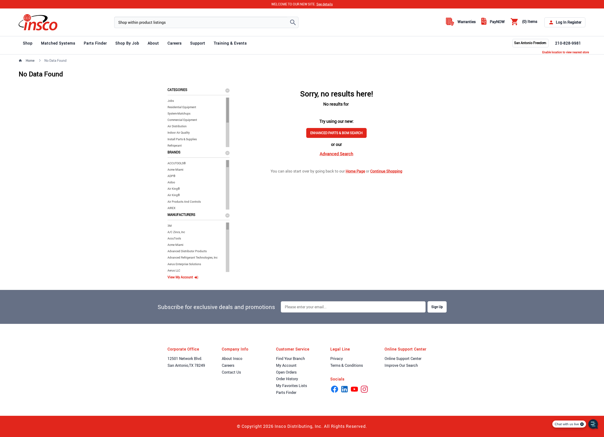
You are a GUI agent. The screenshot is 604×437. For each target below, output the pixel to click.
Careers (175, 43)
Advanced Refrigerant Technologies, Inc (193, 257)
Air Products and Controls (184, 201)
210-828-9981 (568, 43)
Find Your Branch (290, 358)
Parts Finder (95, 43)
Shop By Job (127, 43)
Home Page (355, 171)
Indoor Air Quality (179, 132)
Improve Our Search (401, 365)
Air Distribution (177, 126)
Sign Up (437, 307)
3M (170, 225)
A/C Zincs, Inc (176, 232)
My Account (286, 365)
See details (324, 4)
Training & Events (230, 43)
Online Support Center (403, 358)
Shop (28, 43)
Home (30, 60)
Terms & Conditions (346, 365)
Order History (287, 378)
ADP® (171, 176)
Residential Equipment (182, 107)
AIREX (172, 208)
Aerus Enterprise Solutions (184, 264)
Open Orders (286, 372)
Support (197, 43)
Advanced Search (336, 154)
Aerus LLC (174, 270)
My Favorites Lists (291, 385)
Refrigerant (175, 145)
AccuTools (174, 238)
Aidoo (171, 182)
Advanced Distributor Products (187, 251)
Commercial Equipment (182, 120)
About (153, 43)
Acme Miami (175, 169)
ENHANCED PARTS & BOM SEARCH (336, 133)
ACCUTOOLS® (177, 163)
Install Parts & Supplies (182, 139)
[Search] (292, 22)
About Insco (232, 358)
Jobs (171, 101)
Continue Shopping (386, 171)
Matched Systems (58, 43)
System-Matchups (179, 113)
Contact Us (231, 372)
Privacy (336, 358)
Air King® (174, 188)
